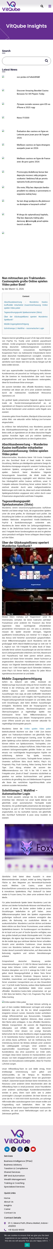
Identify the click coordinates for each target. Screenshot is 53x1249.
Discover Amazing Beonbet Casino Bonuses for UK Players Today (33, 92)
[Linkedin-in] (7, 1149)
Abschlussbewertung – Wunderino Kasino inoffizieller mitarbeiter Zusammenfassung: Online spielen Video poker (26, 305)
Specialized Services (14, 1186)
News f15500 (23, 118)
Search (6, 51)
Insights (8, 1205)
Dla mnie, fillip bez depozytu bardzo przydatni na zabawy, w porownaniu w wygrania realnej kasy (34, 190)
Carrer (7, 1209)
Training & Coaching (14, 1183)
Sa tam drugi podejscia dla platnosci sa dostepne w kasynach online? (33, 203)
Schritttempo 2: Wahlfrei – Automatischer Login (24, 328)
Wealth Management (15, 1179)
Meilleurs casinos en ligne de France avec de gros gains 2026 (33, 160)
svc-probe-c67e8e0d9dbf (28, 77)
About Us (8, 1201)
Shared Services (12, 1172)
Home (7, 1198)
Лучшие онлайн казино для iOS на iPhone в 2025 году (33, 106)
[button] (49, 6)
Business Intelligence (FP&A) (18, 1161)
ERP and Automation (14, 1175)
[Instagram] (13, 1149)
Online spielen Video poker (37, 729)
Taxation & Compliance (16, 1168)
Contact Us (10, 1212)
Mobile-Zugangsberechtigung (16, 324)
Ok (27, 1245)
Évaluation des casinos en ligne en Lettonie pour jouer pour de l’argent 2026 (33, 134)
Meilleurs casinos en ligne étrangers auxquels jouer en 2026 (33, 146)
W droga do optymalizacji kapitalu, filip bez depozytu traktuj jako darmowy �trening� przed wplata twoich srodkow (32, 219)
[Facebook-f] (20, 1149)
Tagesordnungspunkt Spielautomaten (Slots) (23, 312)
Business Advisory (13, 1164)
